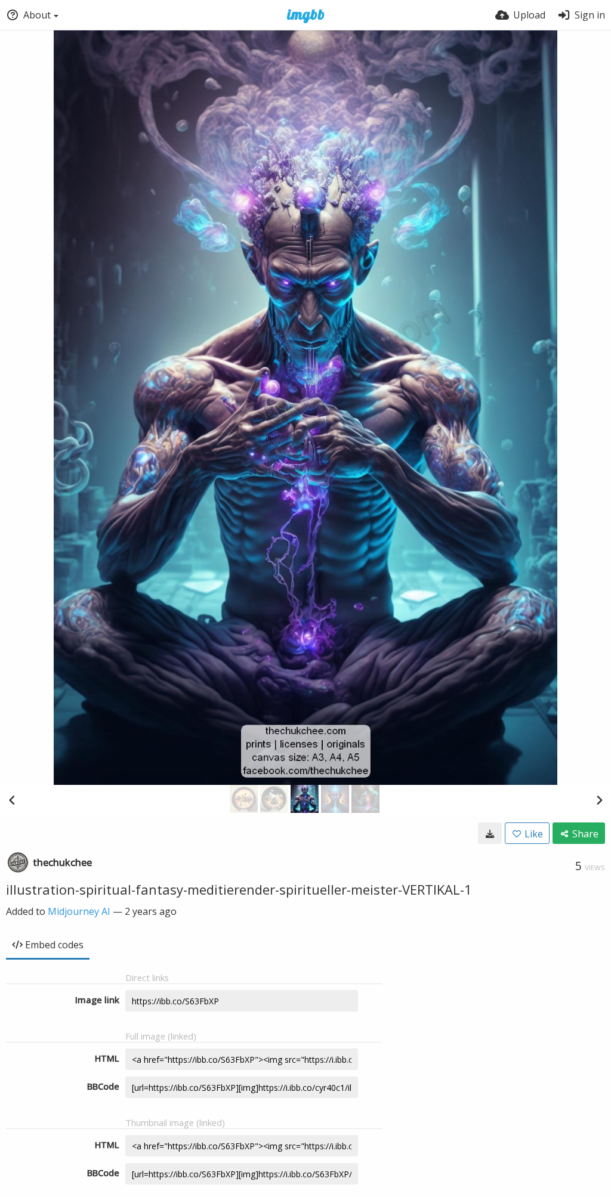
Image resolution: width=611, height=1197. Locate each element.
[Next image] (599, 800)
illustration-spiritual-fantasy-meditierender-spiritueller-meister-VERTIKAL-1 (239, 889)
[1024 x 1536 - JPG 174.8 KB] (490, 833)
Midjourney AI (79, 911)
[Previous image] (12, 800)
